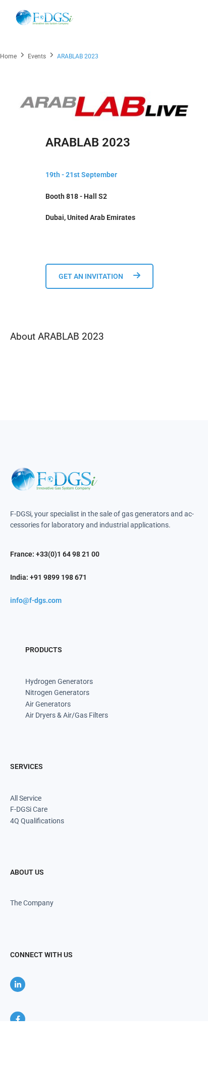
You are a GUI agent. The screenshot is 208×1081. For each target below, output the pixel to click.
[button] (184, 18)
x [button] (199, 1028)
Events (37, 56)
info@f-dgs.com (36, 600)
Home (8, 56)
